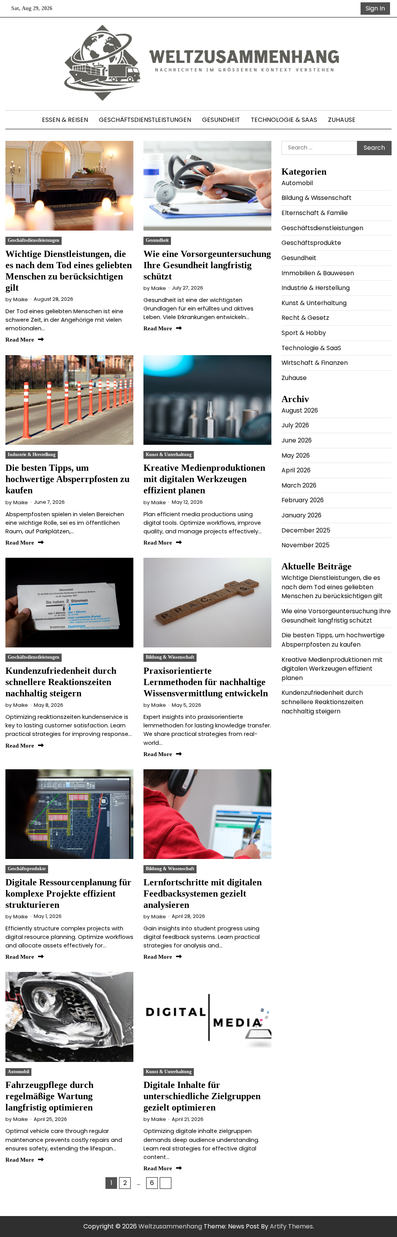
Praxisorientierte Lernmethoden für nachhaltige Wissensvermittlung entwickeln (205, 681)
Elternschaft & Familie (314, 212)
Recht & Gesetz (305, 317)
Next (165, 1183)
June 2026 (296, 440)
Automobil (18, 1071)
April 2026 (296, 470)
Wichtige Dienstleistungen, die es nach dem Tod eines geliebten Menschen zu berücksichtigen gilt (332, 586)
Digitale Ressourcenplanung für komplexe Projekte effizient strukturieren (68, 893)
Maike (20, 299)
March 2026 (298, 485)
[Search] (353, 8)
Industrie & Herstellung (31, 454)
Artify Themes (291, 1226)
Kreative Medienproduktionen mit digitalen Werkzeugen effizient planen (204, 478)
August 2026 (299, 410)
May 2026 (295, 455)
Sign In (375, 8)
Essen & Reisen (65, 119)
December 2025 (305, 530)
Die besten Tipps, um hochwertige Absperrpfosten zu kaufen (67, 478)
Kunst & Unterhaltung (169, 454)
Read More (19, 340)
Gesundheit (221, 119)
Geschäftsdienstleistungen (145, 119)
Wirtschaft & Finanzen (314, 362)
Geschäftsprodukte (27, 868)
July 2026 (295, 425)
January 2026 (301, 515)
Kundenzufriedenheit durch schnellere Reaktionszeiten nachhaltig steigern (60, 681)
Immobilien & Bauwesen (317, 273)
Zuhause (342, 119)
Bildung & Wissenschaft (170, 657)
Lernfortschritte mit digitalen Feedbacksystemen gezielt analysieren (202, 893)
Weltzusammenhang (170, 1226)
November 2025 (305, 545)
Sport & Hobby (303, 332)
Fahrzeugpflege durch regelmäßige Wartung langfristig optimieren (49, 1095)
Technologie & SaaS (284, 119)
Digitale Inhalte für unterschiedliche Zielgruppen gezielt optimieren (202, 1095)
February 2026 (302, 500)
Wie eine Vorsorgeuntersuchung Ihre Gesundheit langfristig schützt (207, 264)
